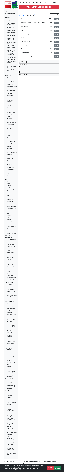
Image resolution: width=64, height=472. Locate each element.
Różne (8, 135)
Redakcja (9, 457)
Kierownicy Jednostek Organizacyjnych (11, 360)
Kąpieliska (9, 146)
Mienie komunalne (11, 316)
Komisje (8, 250)
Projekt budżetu (10, 303)
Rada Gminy (9, 354)
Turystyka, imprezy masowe (11, 115)
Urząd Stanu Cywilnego (9, 104)
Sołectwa (9, 203)
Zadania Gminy (10, 193)
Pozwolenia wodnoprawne (10, 155)
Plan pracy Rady (10, 264)
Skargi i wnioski (10, 124)
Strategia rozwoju (10, 289)
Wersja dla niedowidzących (8, 16)
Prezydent (9, 399)
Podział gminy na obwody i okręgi (10, 410)
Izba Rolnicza (10, 392)
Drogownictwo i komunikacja (10, 101)
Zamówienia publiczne (12, 143)
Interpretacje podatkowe (9, 336)
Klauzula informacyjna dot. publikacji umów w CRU (12, 453)
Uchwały (9, 269)
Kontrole (9, 231)
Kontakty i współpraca (11, 206)
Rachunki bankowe (11, 319)
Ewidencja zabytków (11, 442)
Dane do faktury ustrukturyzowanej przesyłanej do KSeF (11, 325)
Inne (8, 130)
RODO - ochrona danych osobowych (11, 429)
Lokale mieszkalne (11, 97)
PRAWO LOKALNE (25, 14)
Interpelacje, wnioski (11, 277)
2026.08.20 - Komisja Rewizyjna (11, 61)
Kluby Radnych (10, 255)
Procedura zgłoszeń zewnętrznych (11, 376)
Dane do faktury (10, 321)
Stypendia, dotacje (11, 112)
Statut (8, 195)
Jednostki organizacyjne (10, 198)
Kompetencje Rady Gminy (11, 247)
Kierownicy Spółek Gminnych (11, 363)
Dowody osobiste (10, 107)
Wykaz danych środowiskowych (10, 439)
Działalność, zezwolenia (9, 119)
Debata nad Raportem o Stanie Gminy (11, 274)
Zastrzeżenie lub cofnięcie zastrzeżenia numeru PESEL (11, 83)
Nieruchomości (10, 95)
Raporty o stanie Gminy (10, 190)
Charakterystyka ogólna (10, 182)
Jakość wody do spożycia (10, 149)
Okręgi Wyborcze (10, 257)
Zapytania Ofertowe (11, 169)
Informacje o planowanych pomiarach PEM (10, 448)
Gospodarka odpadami (12, 432)
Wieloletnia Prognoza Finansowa (11, 311)
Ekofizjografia (10, 444)
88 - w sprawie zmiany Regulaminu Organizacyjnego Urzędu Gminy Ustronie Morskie (11, 68)
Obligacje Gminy (10, 332)
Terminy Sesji (10, 262)
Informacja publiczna (11, 233)
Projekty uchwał (10, 266)
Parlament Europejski (11, 402)
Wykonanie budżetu (11, 308)
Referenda (9, 404)
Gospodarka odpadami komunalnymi (12, 296)
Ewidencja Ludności (11, 110)
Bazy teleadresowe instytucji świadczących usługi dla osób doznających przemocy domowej (12, 418)
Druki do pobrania (11, 352)
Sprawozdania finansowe (10, 330)
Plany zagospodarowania (11, 141)
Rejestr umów (10, 228)
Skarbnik (9, 219)
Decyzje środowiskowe (12, 152)
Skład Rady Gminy (11, 244)
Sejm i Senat (9, 397)
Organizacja (9, 224)
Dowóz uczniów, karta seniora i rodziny (11, 127)
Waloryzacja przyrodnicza (9, 435)
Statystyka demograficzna (10, 186)
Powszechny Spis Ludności (10, 176)
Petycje (8, 286)
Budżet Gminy (10, 306)
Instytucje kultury (10, 201)
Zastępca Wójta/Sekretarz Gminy (12, 216)
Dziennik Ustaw (10, 343)
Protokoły (9, 271)
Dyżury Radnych (10, 252)
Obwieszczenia (10, 158)
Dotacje (8, 339)
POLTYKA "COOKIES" (57, 468)
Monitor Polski (10, 346)
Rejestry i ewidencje (11, 226)
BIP (7, 11)
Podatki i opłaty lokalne (12, 86)
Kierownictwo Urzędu (11, 356)
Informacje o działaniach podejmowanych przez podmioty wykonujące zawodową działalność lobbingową (12, 385)
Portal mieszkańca (11, 279)
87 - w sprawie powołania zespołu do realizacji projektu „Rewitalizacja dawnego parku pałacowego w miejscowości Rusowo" (12, 52)
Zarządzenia (9, 284)
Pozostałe (9, 366)
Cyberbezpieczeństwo (11, 239)
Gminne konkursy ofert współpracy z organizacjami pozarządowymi (11, 165)
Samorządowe (10, 395)
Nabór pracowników (11, 160)
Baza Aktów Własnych (11, 299)
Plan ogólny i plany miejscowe (11, 292)
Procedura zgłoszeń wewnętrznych (11, 372)
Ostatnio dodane (10, 20)
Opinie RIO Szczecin (11, 314)
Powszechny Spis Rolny (10, 172)
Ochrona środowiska (11, 122)
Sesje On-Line (10, 259)
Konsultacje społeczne (12, 208)
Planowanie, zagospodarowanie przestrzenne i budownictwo (11, 91)
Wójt (8, 213)
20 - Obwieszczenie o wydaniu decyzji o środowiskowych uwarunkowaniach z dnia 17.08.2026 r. (11, 27)
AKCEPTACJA (51, 467)
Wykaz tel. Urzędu (11, 221)
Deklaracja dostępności (11, 13)
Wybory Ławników (11, 407)
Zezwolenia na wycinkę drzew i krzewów (10, 425)
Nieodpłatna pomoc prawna (11, 78)
